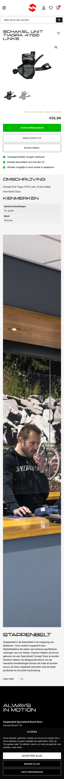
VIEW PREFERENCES (32, 772)
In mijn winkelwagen (32, 128)
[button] (4, 7)
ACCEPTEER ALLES (32, 755)
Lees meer (17, 747)
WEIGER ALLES (32, 763)
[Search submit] (59, 19)
